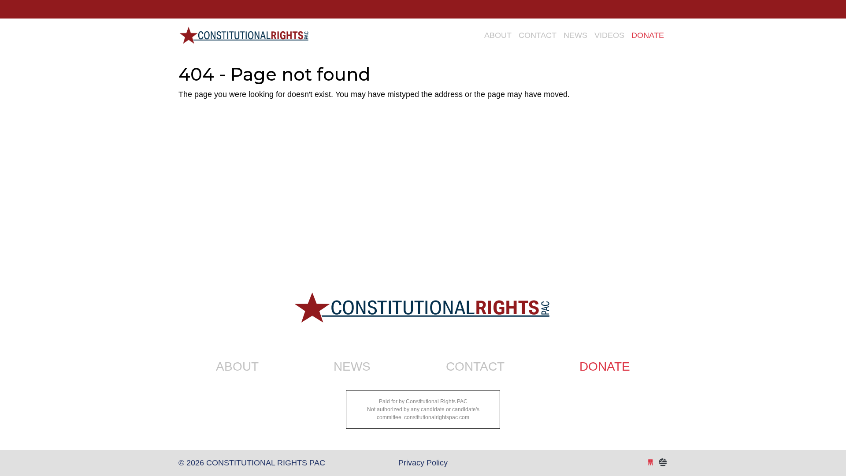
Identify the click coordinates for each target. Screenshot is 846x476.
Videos (609, 35)
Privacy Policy (423, 462)
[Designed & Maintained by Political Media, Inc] (651, 462)
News (575, 35)
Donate (647, 35)
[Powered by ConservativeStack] (663, 462)
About (498, 35)
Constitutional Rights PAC (243, 32)
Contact (538, 35)
